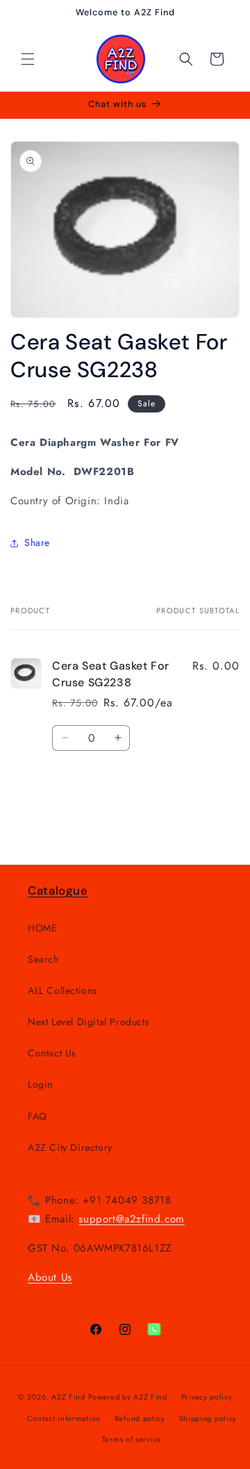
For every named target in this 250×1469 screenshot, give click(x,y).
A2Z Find (68, 1396)
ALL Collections (62, 990)
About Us (50, 1277)
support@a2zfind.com (131, 1219)
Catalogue (58, 890)
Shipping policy (208, 1418)
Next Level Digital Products (88, 1022)
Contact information (64, 1418)
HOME (42, 928)
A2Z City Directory (70, 1147)
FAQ (37, 1116)
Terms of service (132, 1439)
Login (40, 1084)
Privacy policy (207, 1396)
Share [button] (37, 542)
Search (43, 959)
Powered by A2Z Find (127, 1396)
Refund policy (140, 1418)
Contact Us (52, 1053)
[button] (27, 59)
